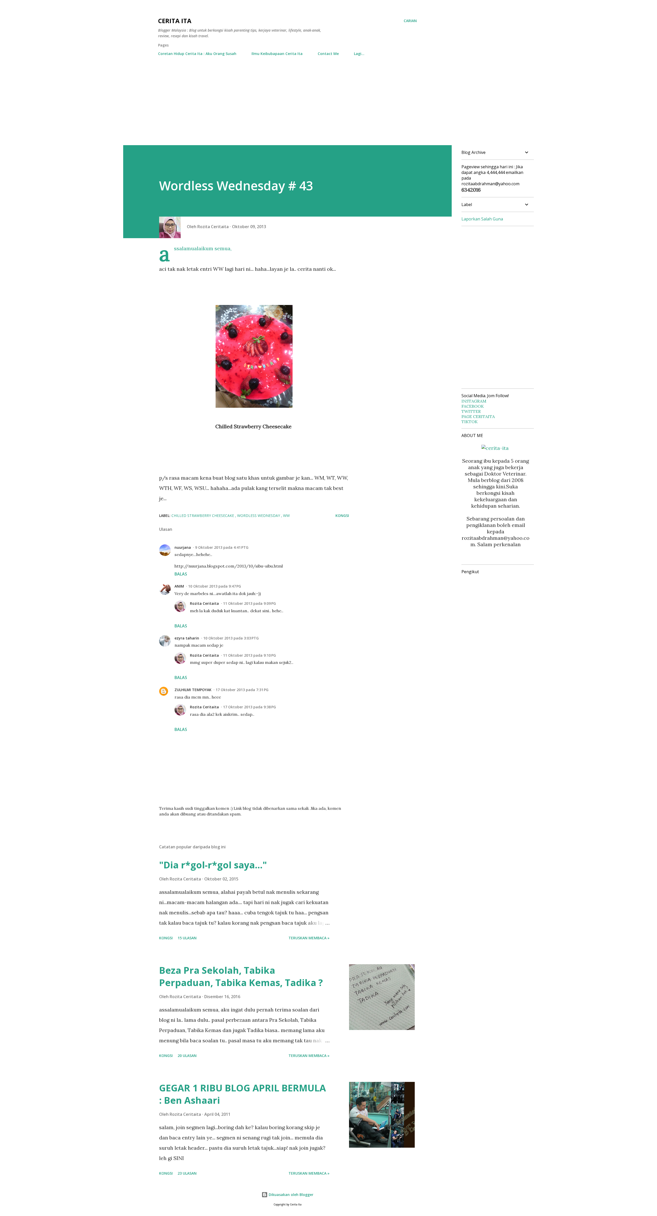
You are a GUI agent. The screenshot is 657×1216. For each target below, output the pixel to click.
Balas (181, 574)
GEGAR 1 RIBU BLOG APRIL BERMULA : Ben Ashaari (242, 1094)
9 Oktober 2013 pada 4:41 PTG (221, 547)
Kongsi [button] (342, 515)
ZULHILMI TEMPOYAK (193, 689)
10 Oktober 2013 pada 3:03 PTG (231, 638)
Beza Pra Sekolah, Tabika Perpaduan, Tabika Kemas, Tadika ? (241, 976)
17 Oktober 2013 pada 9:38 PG (249, 706)
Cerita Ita (174, 20)
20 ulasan (187, 1055)
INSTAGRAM (473, 401)
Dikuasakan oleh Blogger (290, 1194)
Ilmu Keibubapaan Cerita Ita (277, 53)
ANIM (179, 586)
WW (286, 515)
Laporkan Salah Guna (482, 219)
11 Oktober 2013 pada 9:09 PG (249, 603)
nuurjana (183, 547)
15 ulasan (187, 937)
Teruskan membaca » (309, 937)
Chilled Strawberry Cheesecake (203, 515)
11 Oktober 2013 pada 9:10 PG (249, 655)
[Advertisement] (328, 107)
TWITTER (471, 411)
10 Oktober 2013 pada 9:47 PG (214, 586)
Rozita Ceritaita (204, 603)
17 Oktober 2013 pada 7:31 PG (242, 689)
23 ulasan (187, 1173)
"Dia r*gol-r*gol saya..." (213, 865)
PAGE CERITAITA (478, 416)
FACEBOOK (472, 406)
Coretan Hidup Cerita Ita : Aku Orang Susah (197, 53)
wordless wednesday (259, 515)
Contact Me (328, 53)
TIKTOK (469, 421)
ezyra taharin (187, 638)
